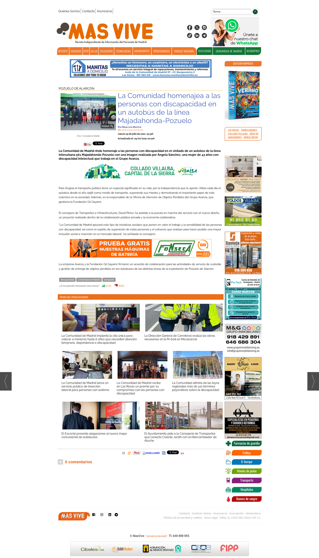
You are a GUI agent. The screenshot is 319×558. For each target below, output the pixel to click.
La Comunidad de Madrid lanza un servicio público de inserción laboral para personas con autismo (85, 386)
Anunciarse (104, 11)
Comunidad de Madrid (229, 51)
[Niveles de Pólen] (243, 471)
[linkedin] (197, 36)
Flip (89, 144)
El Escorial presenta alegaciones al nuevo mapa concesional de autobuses (94, 435)
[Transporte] (243, 480)
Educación (106, 51)
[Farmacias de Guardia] (243, 443)
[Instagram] (204, 28)
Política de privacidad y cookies (183, 517)
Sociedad (76, 51)
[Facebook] (189, 28)
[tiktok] (189, 36)
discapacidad (67, 279)
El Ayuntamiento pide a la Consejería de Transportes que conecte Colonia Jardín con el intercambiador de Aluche (180, 437)
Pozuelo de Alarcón (76, 88)
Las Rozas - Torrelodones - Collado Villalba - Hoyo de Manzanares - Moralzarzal (243, 133)
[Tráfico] (243, 452)
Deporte (63, 51)
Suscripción (236, 513)
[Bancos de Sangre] (243, 499)
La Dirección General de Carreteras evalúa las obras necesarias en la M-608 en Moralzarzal (179, 337)
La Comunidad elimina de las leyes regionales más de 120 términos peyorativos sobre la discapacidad (195, 386)
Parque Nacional (184, 51)
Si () (108, 286)
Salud (94, 51)
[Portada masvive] (243, 95)
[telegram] (204, 36)
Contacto (88, 11)
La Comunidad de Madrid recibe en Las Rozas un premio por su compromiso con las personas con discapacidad (140, 388)
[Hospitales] (243, 489)
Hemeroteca (253, 513)
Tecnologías (123, 51)
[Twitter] (197, 28)
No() (121, 286)
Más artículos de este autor (130, 130)
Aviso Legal (211, 517)
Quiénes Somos (69, 11)
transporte (109, 279)
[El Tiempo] (243, 462)
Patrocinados (161, 51)
